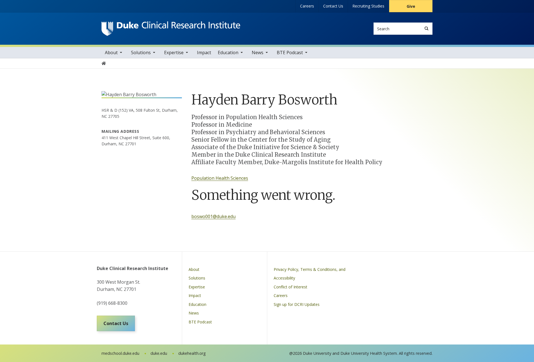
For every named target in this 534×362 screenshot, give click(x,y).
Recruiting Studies (368, 6)
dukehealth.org (192, 353)
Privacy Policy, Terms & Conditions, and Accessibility (309, 274)
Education (228, 52)
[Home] (171, 26)
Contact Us (333, 6)
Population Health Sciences (219, 178)
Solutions (141, 52)
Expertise (174, 52)
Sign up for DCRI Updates (297, 304)
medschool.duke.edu (120, 353)
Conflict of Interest (290, 286)
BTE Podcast (290, 52)
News (257, 52)
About (111, 52)
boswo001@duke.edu (213, 216)
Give (411, 6)
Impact (204, 52)
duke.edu (158, 353)
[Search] (426, 28)
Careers (307, 6)
